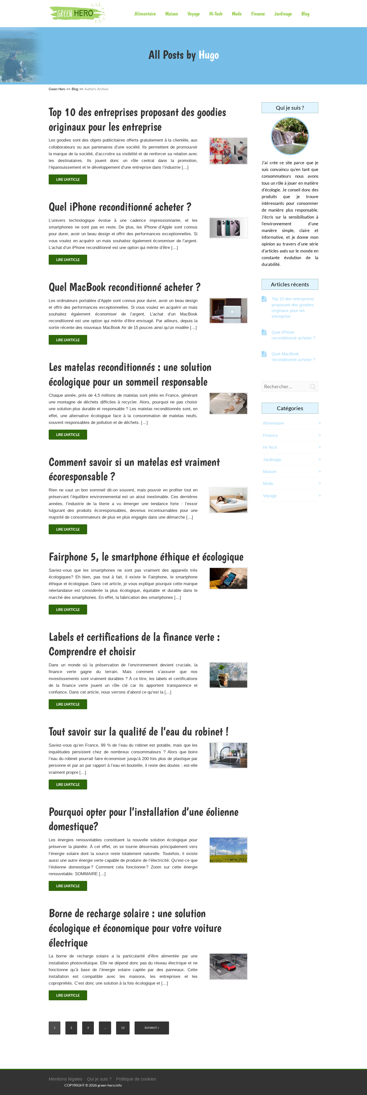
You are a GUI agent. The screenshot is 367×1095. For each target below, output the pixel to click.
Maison (171, 13)
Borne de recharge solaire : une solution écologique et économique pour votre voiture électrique (135, 927)
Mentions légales (65, 1079)
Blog (305, 13)
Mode (237, 13)
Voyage (193, 13)
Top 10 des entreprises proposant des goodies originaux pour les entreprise (293, 308)
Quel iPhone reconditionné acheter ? (120, 207)
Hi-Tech (215, 13)
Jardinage (283, 13)
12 (123, 1027)
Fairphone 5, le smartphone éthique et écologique (146, 556)
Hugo (208, 55)
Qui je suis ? (99, 1079)
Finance (258, 13)
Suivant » (152, 1027)
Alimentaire (145, 13)
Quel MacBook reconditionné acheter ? (125, 287)
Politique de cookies (136, 1079)
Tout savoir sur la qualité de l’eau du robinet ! (139, 731)
